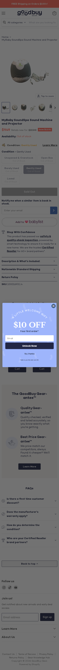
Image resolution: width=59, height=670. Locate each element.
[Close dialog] (53, 306)
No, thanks (29, 353)
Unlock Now (29, 346)
